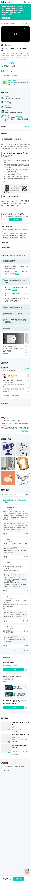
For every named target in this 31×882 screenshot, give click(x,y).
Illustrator (6, 770)
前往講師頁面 (24, 431)
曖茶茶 (8, 539)
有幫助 (7, 395)
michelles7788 (11, 507)
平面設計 (13, 23)
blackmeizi (10, 626)
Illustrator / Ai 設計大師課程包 (12, 676)
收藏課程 (6, 75)
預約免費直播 (5, 18)
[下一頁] (27, 650)
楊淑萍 (8, 562)
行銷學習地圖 (7, 766)
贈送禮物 (16, 75)
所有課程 (3, 23)
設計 (8, 23)
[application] (15, 34)
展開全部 (15, 219)
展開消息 (27, 126)
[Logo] (26, 28)
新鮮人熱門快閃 (20, 766)
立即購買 (18, 879)
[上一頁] (15, 650)
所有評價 (27, 368)
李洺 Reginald (8, 523)
